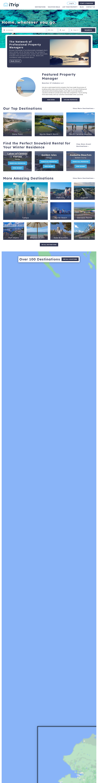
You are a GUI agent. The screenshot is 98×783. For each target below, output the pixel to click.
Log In (71, 3)
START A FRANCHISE (86, 3)
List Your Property (69, 7)
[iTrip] (11, 5)
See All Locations (70, 259)
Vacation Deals (54, 7)
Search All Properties (17, 163)
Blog (82, 7)
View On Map (17, 168)
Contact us (90, 7)
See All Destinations (49, 244)
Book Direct (15, 61)
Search (88, 30)
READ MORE (51, 99)
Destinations (40, 7)
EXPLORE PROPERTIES (70, 99)
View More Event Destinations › (83, 145)
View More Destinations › (84, 108)
